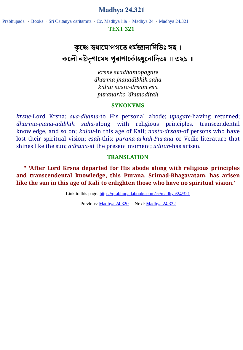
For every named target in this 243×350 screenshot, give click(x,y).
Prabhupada (13, 21)
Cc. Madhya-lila (112, 21)
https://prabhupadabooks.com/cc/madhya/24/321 (145, 193)
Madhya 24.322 (161, 203)
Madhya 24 (143, 21)
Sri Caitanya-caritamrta (70, 21)
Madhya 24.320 (114, 203)
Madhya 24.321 (173, 21)
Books (37, 21)
